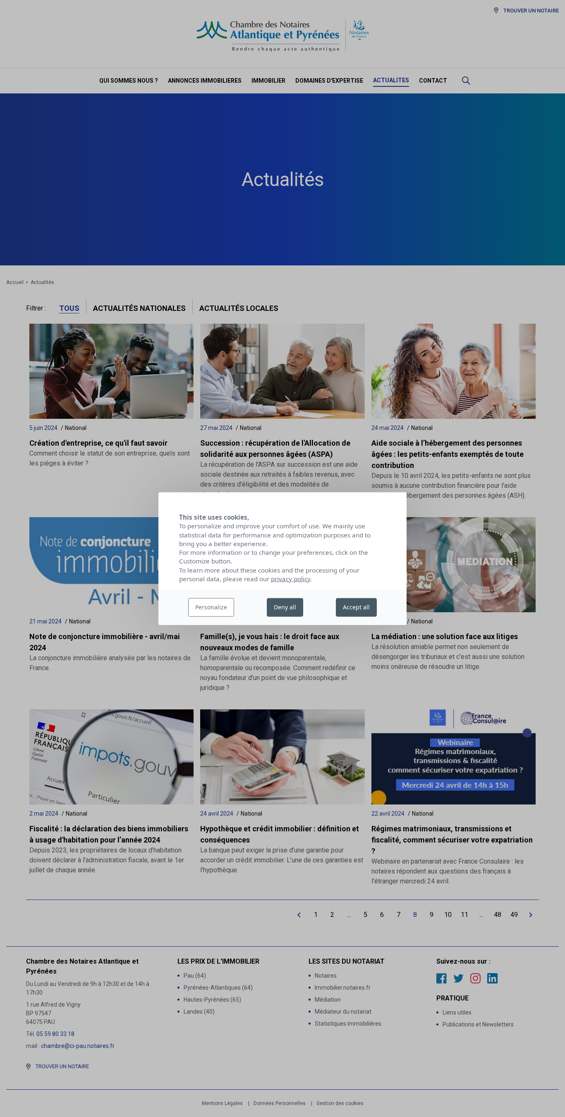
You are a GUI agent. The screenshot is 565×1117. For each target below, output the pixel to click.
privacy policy (290, 579)
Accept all (356, 607)
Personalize (211, 607)
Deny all (285, 607)
